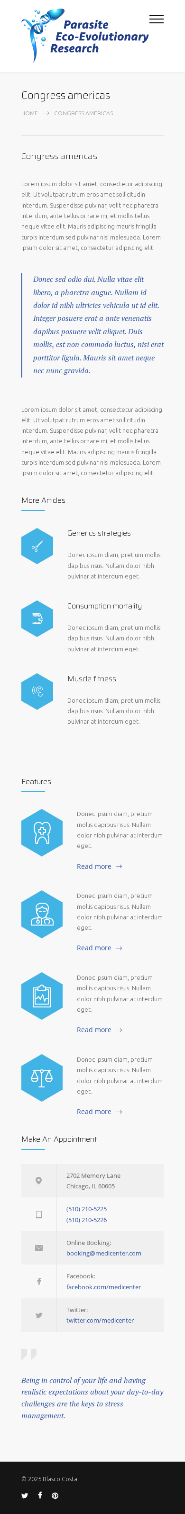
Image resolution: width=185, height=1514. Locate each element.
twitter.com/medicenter (100, 1320)
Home (29, 113)
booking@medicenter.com (103, 1253)
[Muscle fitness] (37, 691)
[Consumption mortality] (37, 618)
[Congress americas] (42, 996)
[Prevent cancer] (42, 1078)
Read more (94, 866)
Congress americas (59, 156)
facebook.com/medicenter (103, 1287)
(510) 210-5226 (86, 1219)
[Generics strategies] (37, 546)
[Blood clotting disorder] (42, 833)
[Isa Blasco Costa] (85, 36)
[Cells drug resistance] (42, 914)
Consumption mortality (104, 606)
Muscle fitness (91, 679)
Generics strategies (99, 533)
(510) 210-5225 (86, 1209)
